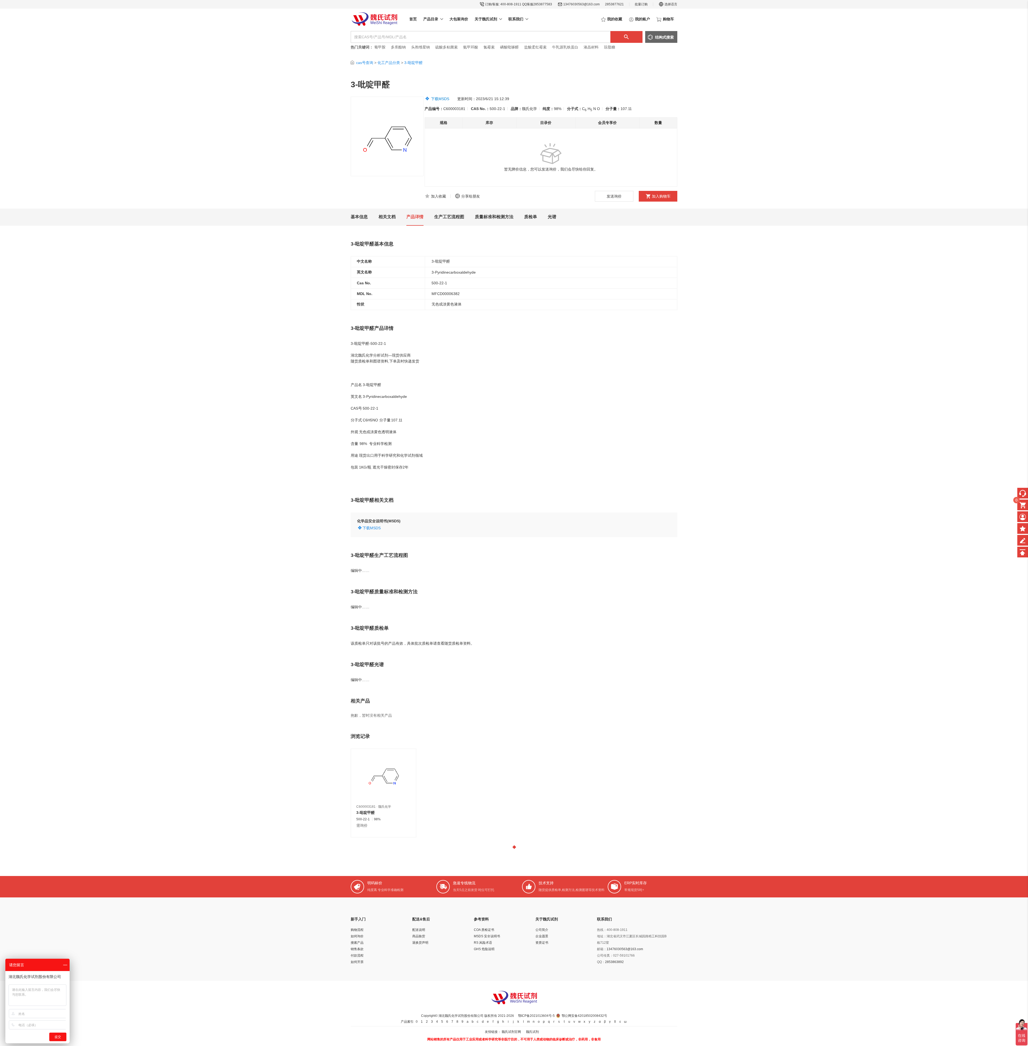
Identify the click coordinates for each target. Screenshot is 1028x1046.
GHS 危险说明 (484, 949)
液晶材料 (591, 47)
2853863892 (614, 962)
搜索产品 (357, 943)
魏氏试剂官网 (511, 1032)
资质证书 (541, 943)
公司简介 (541, 930)
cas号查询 (364, 63)
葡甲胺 (380, 47)
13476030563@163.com (581, 4)
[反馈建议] (1022, 540)
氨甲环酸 (470, 47)
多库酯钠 (399, 47)
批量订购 (641, 4)
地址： (602, 936)
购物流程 (357, 930)
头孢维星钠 (420, 47)
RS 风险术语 (483, 943)
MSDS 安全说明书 (487, 936)
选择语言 (670, 4)
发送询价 (614, 196)
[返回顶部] (1022, 552)
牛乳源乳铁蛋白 (565, 47)
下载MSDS (440, 99)
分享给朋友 (470, 196)
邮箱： (602, 949)
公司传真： (605, 955)
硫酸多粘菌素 (446, 47)
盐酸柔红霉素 (535, 47)
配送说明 (418, 930)
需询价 (362, 825)
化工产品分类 (388, 63)
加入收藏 (438, 196)
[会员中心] (1022, 516)
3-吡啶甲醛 (413, 63)
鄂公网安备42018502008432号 (584, 1016)
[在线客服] (1022, 493)
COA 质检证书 (484, 930)
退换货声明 (420, 943)
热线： (602, 930)
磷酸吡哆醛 (509, 47)
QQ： (601, 962)
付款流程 (357, 955)
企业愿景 (541, 936)
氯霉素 (489, 47)
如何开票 (357, 962)
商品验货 (418, 936)
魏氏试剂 (532, 1032)
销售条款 (357, 949)
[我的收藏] (1022, 528)
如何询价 (357, 936)
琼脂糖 (609, 47)
